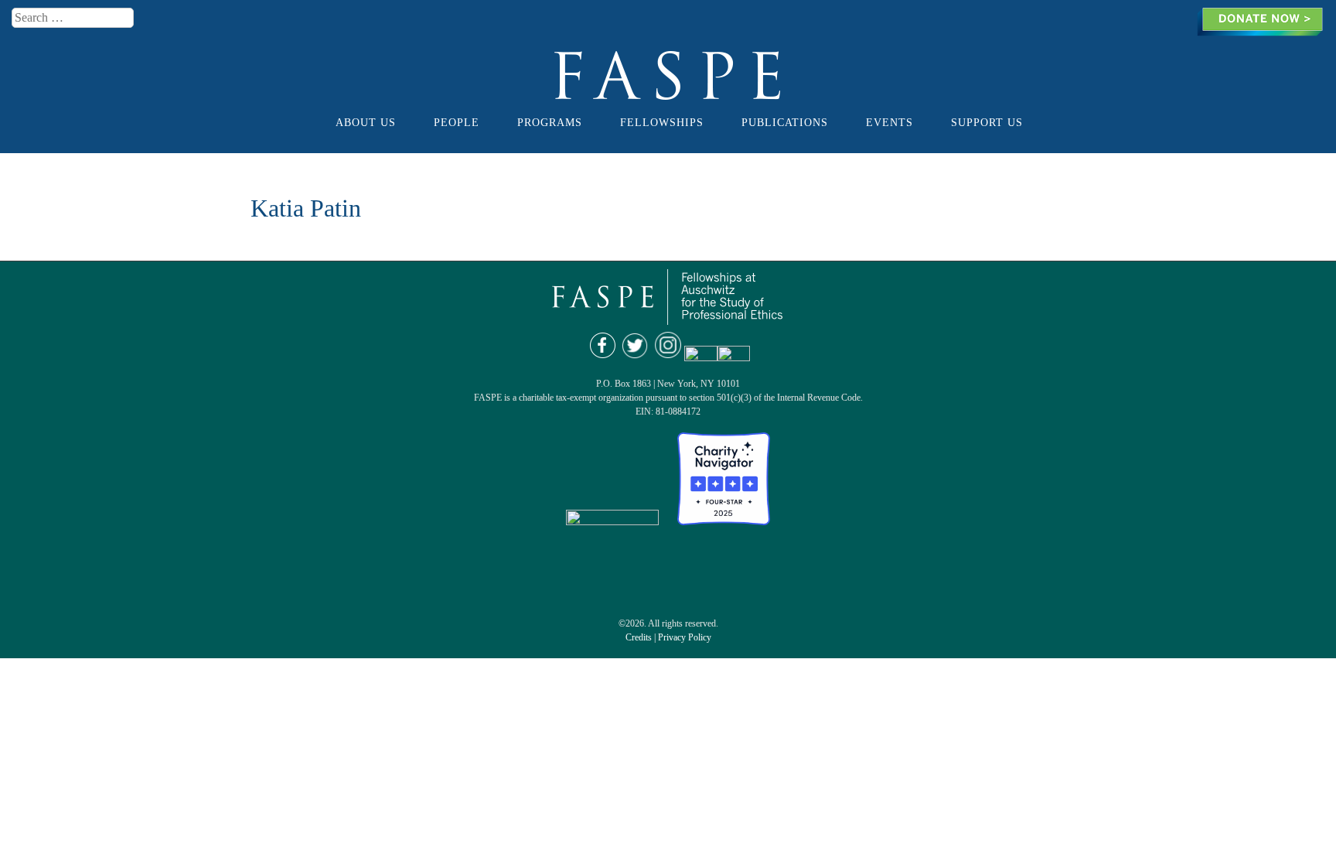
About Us (366, 122)
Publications (784, 122)
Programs (549, 122)
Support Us (987, 122)
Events (889, 122)
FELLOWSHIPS (662, 122)
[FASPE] (668, 93)
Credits (638, 637)
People (456, 122)
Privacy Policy (684, 637)
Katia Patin (305, 208)
